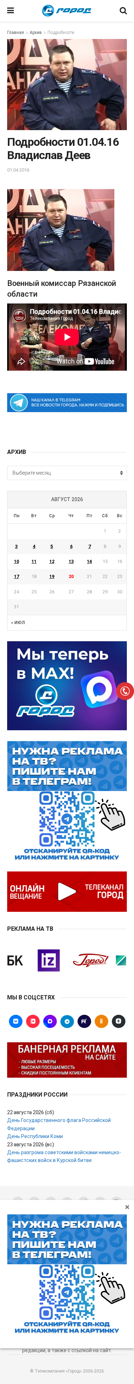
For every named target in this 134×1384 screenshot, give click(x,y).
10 (16, 561)
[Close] (127, 1207)
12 (51, 561)
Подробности (61, 32)
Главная (15, 32)
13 (71, 561)
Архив (36, 32)
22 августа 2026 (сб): (31, 1112)
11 (33, 561)
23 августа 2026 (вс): (31, 1144)
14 (89, 561)
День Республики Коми (35, 1136)
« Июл (18, 622)
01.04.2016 (18, 170)
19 (51, 576)
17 (16, 576)
